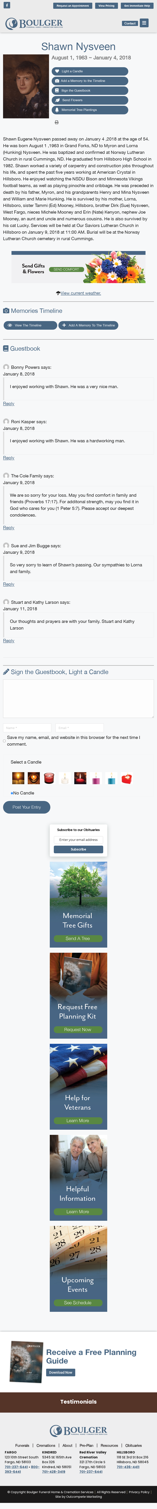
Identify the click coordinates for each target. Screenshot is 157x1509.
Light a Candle (72, 71)
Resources (109, 1445)
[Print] (57, 122)
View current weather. (81, 293)
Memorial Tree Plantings (79, 110)
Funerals (22, 1445)
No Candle (23, 792)
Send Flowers (72, 100)
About (67, 1445)
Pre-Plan (86, 1445)
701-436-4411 (128, 1467)
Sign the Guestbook (75, 90)
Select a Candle (26, 762)
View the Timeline (27, 325)
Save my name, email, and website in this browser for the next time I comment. (73, 741)
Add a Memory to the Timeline (83, 81)
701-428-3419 (53, 1471)
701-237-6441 (16, 1467)
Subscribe (78, 849)
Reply (8, 403)
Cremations (46, 1445)
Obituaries (133, 1445)
